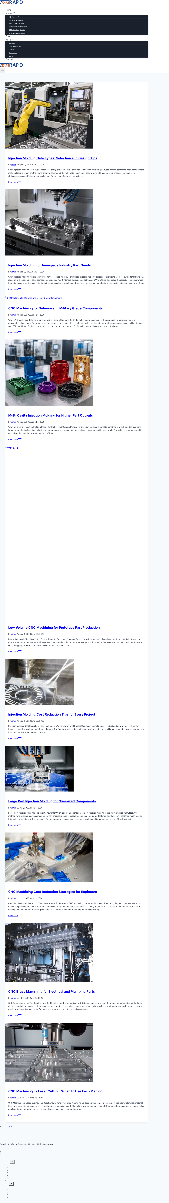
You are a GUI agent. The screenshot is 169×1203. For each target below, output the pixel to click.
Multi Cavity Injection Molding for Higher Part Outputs (50, 415)
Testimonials (13, 53)
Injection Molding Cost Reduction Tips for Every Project (51, 714)
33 (8, 1126)
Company (12, 43)
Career (11, 56)
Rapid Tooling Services (16, 23)
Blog (8, 36)
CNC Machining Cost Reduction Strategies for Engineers (52, 892)
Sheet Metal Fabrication (17, 33)
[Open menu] (2, 70)
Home (8, 10)
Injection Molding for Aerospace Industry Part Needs (49, 265)
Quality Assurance (15, 46)
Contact (9, 59)
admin (13, 165)
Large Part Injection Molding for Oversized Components (52, 801)
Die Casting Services (16, 20)
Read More (14, 182)
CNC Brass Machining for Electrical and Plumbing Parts (51, 991)
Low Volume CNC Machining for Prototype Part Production (54, 627)
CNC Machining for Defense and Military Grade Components (55, 308)
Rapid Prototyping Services (18, 26)
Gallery (11, 49)
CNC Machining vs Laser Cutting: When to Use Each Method (55, 1091)
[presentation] (76, 115)
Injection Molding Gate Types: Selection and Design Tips (52, 158)
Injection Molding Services (17, 17)
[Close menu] (0, 1153)
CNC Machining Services (17, 30)
